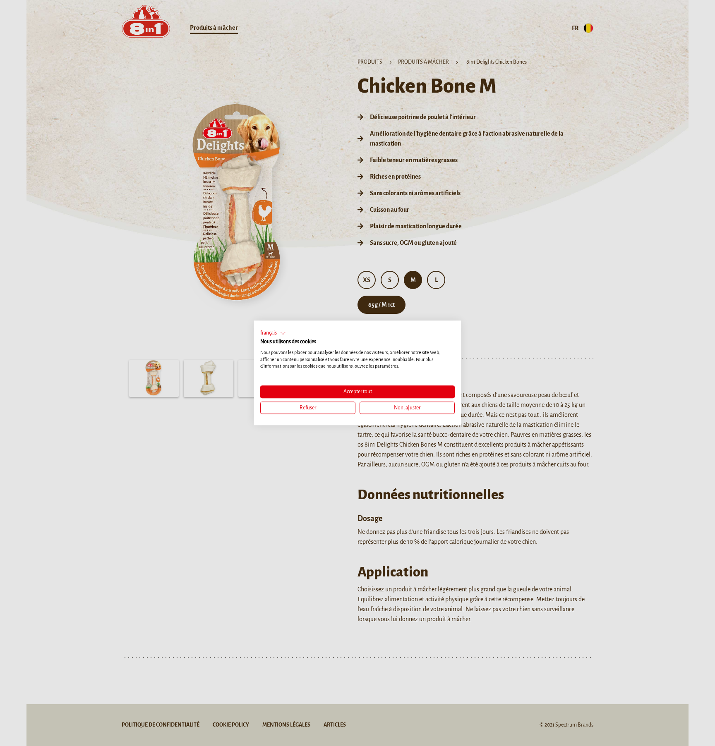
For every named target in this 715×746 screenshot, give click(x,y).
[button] (273, 333)
